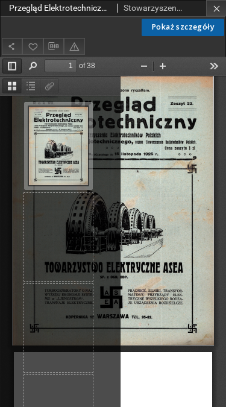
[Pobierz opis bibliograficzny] (53, 46)
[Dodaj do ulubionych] (32, 46)
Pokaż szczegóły (183, 27)
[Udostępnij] (12, 46)
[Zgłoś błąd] (74, 46)
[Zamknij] (216, 8)
